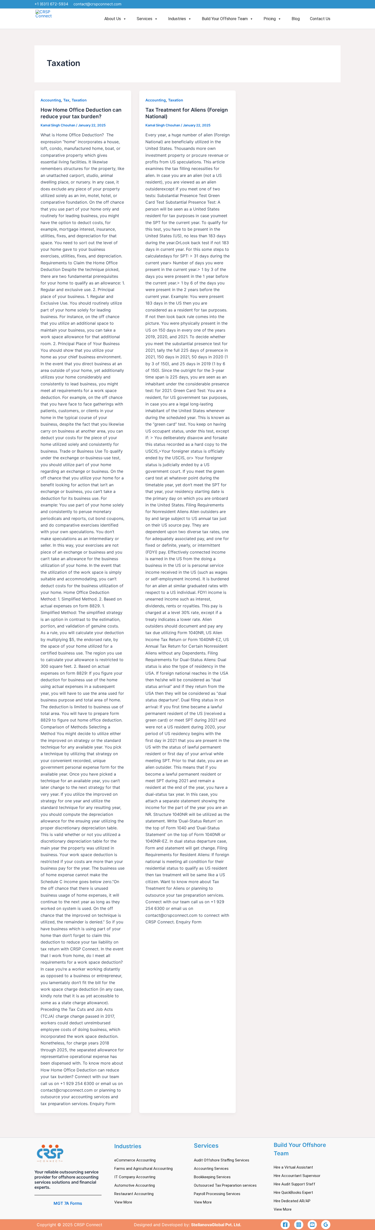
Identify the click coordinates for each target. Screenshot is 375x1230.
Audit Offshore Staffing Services (221, 1160)
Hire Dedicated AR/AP (292, 1201)
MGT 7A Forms (68, 1203)
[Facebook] (285, 1224)
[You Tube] (312, 1224)
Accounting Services (211, 1168)
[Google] (325, 1224)
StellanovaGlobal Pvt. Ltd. (216, 1224)
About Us (112, 18)
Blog (296, 18)
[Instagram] (298, 1224)
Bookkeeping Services (212, 1177)
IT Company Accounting (134, 1177)
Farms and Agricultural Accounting (143, 1168)
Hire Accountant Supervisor (297, 1175)
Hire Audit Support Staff (294, 1184)
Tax (66, 100)
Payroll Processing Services (217, 1194)
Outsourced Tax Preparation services (225, 1185)
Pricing (270, 18)
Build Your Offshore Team (225, 18)
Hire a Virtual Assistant (293, 1167)
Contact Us (320, 18)
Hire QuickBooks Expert (293, 1192)
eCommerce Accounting (135, 1160)
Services (144, 18)
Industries (177, 18)
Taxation (79, 100)
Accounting (51, 100)
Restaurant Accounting (134, 1194)
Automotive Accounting (134, 1185)
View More (123, 1202)
